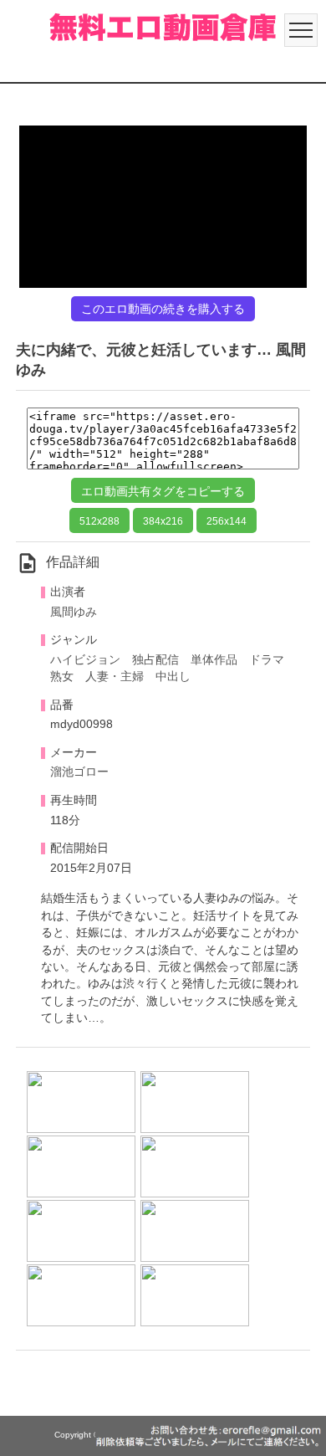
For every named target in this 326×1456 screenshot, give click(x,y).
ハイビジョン (85, 660)
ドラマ (266, 660)
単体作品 (214, 660)
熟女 (62, 676)
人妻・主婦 (114, 676)
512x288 (99, 521)
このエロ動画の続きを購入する (163, 308)
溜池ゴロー (79, 772)
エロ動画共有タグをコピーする (163, 491)
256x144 (226, 521)
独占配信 (155, 660)
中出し (173, 676)
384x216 (163, 521)
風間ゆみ (73, 612)
